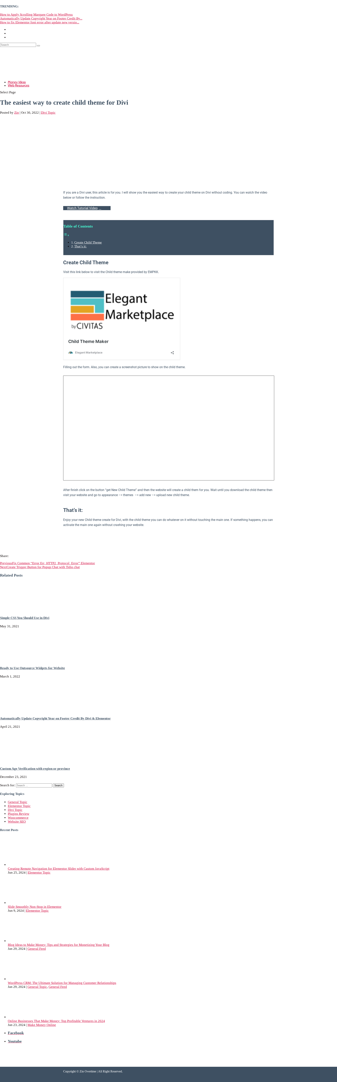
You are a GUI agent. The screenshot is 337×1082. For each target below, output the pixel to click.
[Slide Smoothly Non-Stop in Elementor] (37, 903)
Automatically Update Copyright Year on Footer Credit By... (41, 18)
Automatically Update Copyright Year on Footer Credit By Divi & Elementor (55, 718)
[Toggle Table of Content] (66, 235)
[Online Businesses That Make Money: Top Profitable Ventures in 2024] (37, 1017)
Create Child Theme (88, 242)
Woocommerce (18, 818)
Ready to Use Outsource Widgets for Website (32, 668)
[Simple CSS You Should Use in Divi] (29, 610)
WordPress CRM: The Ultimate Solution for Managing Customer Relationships (62, 983)
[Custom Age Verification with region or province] (29, 760)
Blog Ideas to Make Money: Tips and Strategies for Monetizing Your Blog (58, 945)
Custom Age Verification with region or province (35, 768)
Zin (16, 112)
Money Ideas (17, 82)
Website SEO (17, 821)
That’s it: (80, 246)
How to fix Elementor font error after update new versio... (39, 22)
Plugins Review (18, 814)
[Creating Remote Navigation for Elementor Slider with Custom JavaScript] (37, 865)
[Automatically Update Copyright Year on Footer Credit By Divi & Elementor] (29, 710)
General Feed (36, 949)
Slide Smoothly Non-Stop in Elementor (34, 907)
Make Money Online (41, 1025)
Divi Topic (48, 112)
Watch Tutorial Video (82, 208)
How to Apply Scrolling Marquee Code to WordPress (36, 14)
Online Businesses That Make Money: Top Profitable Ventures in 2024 (56, 1021)
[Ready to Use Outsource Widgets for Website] (29, 660)
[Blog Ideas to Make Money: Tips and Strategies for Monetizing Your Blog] (37, 941)
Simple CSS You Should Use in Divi (24, 618)
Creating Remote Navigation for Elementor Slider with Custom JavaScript (58, 868)
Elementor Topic (19, 806)
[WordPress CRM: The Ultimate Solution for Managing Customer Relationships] (37, 979)
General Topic (17, 802)
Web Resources (18, 85)
